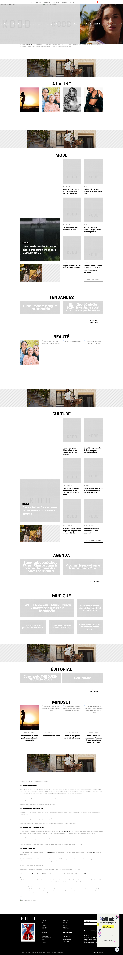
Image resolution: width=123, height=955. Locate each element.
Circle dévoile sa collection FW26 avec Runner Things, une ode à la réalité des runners (39, 249)
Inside (72, 2)
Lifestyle (26, 503)
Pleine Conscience (72, 732)
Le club (65, 927)
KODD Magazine (47, 852)
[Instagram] (84, 2)
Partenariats (51, 367)
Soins (51, 115)
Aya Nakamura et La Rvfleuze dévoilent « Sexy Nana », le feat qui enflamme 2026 (90, 608)
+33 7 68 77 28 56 (66, 938)
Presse (65, 925)
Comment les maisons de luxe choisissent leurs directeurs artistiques (72, 120)
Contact (28, 952)
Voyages (65, 445)
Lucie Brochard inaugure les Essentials (40, 307)
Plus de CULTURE (93, 541)
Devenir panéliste (46, 937)
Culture (47, 2)
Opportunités (42, 952)
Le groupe (65, 920)
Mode (31, 2)
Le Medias (44, 941)
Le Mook (44, 942)
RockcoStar (82, 678)
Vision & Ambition (29, 115)
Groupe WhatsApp (46, 936)
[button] (102, 2)
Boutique (65, 922)
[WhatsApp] (88, 2)
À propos (23, 952)
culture (93, 852)
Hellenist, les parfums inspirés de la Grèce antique (19, 24)
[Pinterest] (92, 2)
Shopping (26, 242)
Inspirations (72, 115)
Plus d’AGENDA (93, 581)
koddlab (42, 873)
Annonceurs (45, 939)
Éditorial (56, 2)
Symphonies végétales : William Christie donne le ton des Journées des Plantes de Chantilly (40, 566)
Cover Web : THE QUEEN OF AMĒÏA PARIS (40, 677)
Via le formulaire (67, 939)
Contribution (50, 952)
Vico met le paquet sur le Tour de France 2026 (83, 566)
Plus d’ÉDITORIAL (93, 690)
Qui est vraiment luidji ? (65, 831)
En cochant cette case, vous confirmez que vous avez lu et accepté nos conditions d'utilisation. (93, 931)
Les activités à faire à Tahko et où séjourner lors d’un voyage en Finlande (93, 490)
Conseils (72, 367)
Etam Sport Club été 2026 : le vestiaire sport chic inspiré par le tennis (61, 24)
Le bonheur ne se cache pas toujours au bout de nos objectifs (29, 120)
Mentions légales (58, 952)
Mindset (64, 2)
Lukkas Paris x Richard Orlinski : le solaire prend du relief (93, 191)
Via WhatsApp (66, 936)
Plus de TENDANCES (93, 321)
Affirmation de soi (51, 732)
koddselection (35, 873)
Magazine (29, 44)
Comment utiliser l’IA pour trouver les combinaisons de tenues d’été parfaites (39, 510)
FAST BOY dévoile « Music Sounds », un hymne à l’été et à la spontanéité (47, 608)
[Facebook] (86, 2)
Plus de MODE (93, 280)
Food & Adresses (68, 485)
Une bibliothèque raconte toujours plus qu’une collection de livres (92, 450)
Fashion (46, 791)
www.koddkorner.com (85, 873)
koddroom (47, 873)
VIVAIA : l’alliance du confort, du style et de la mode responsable (92, 230)
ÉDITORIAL (93, 115)
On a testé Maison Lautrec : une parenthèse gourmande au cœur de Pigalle (72, 531)
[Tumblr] (90, 2)
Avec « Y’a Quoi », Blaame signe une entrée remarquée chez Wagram (90, 627)
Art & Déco (87, 445)
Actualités (66, 924)
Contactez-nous (66, 941)
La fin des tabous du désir (51, 736)
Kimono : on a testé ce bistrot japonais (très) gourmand (91, 531)
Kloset (86, 186)
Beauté (38, 2)
